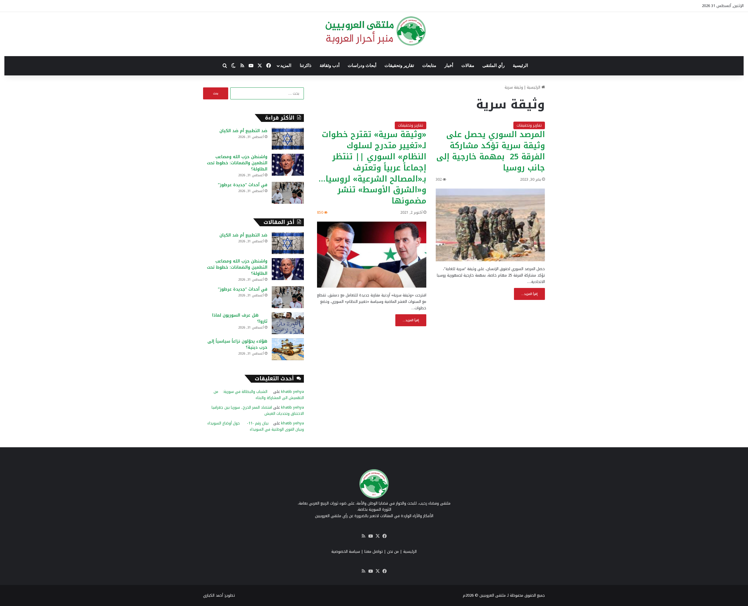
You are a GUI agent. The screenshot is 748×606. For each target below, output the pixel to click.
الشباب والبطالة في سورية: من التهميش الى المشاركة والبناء (259, 394)
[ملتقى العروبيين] (374, 31)
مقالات (467, 65)
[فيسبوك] (384, 536)
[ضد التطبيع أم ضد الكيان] (288, 139)
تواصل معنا (373, 551)
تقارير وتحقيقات (399, 65)
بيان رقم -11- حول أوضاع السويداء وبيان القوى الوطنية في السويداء (255, 426)
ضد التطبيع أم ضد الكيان (243, 131)
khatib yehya (292, 391)
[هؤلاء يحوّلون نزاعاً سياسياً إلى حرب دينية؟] (288, 349)
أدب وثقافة (330, 65)
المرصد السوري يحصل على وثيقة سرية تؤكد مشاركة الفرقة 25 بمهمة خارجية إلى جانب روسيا (490, 151)
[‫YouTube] (370, 536)
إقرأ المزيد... (529, 294)
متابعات (429, 65)
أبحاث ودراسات (362, 65)
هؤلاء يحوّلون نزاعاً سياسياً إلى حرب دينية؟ (237, 344)
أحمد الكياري (213, 595)
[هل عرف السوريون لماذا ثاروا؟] (288, 323)
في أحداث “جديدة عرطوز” (242, 185)
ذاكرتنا (305, 65)
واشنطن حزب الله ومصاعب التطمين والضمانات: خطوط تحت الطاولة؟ (237, 163)
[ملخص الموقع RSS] (363, 536)
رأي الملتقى (493, 65)
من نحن (393, 551)
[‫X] (377, 536)
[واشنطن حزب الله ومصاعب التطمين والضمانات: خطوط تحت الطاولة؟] (288, 165)
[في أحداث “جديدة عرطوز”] (288, 193)
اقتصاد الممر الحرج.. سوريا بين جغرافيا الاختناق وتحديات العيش (258, 410)
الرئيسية (520, 65)
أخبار (448, 65)
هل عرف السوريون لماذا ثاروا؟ (239, 318)
